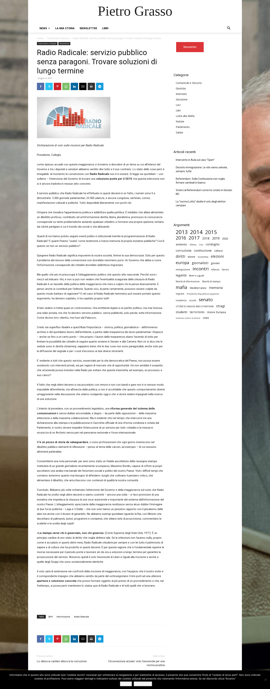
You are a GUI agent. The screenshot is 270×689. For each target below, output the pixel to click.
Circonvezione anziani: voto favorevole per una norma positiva (136, 663)
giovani (215, 263)
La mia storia (65, 28)
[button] (228, 28)
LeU (178, 105)
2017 (194, 238)
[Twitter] (49, 86)
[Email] (83, 86)
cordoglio (212, 244)
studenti (181, 312)
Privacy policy (143, 683)
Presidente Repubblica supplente (203, 294)
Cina (201, 244)
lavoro (225, 269)
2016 (181, 238)
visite (206, 318)
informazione (63, 616)
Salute (179, 132)
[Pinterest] (57, 86)
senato (206, 300)
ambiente (181, 244)
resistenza (181, 300)
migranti (180, 293)
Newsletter (88, 28)
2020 (225, 238)
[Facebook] (40, 86)
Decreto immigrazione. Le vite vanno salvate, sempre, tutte (202, 169)
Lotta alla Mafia (185, 116)
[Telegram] (99, 86)
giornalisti (200, 263)
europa (182, 262)
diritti (180, 256)
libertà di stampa (211, 281)
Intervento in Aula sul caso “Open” (195, 159)
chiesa (193, 244)
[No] (265, 679)
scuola (192, 300)
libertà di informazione (188, 281)
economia (203, 256)
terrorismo (197, 312)
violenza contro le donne (188, 318)
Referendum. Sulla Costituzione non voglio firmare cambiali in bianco (200, 180)
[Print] (91, 86)
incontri (201, 269)
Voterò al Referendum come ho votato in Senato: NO (204, 192)
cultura (218, 250)
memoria (216, 288)
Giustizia (181, 88)
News (43, 28)
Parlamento (64, 43)
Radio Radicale (81, 616)
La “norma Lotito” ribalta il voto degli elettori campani (201, 203)
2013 (182, 232)
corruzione (183, 250)
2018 (206, 238)
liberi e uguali (196, 275)
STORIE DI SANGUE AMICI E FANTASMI (195, 306)
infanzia (215, 269)
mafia (181, 287)
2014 (196, 232)
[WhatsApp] (66, 86)
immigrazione (183, 269)
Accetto (125, 683)
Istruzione (182, 99)
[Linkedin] (74, 86)
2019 (50, 616)
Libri (105, 28)
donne (191, 256)
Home (40, 38)
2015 (211, 232)
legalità (181, 275)
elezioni (217, 256)
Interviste (181, 94)
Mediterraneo (198, 288)
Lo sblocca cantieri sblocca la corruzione (62, 661)
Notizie (180, 121)
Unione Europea (216, 312)
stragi (220, 306)
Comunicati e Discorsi (58, 38)
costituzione (203, 250)
